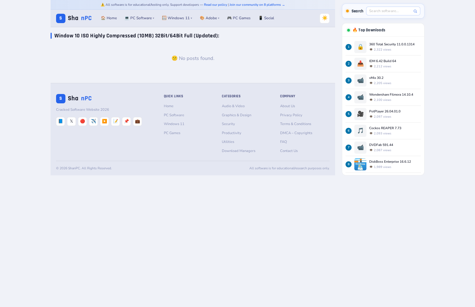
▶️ (104, 121)
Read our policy (215, 4)
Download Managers (238, 150)
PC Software (174, 115)
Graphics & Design (236, 115)
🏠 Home (109, 18)
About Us (287, 106)
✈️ (93, 121)
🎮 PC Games (239, 18)
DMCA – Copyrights (296, 133)
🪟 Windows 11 (177, 18)
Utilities (228, 141)
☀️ (325, 18)
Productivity (231, 133)
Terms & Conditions (295, 123)
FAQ (283, 141)
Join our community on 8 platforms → (257, 4)
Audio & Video (233, 106)
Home (168, 106)
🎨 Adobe (209, 18)
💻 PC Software (139, 18)
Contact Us (289, 150)
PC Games (172, 133)
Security (228, 123)
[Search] (415, 11)
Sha (75, 18)
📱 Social (266, 18)
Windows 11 (174, 123)
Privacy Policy (291, 115)
